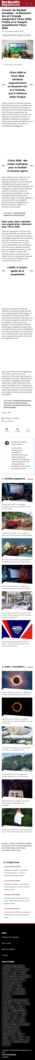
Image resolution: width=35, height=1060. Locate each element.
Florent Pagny (7, 1003)
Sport (21, 1038)
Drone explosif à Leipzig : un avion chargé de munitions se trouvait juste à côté (16, 749)
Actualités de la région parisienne (13, 966)
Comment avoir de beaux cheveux (13, 980)
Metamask (6, 1017)
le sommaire (13, 65)
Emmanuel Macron (18, 993)
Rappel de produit (8, 1034)
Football (16, 418)
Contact (5, 955)
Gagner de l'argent (9, 1007)
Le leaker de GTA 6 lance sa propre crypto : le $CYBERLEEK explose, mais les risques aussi (17, 561)
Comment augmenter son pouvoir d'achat (16, 976)
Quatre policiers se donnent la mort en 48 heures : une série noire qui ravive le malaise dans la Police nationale (16, 615)
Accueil (4, 843)
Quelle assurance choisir (10, 1027)
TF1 (27, 1038)
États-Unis (6, 1045)
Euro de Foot (9, 421)
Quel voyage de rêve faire (11, 1031)
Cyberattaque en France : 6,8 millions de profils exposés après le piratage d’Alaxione (16, 587)
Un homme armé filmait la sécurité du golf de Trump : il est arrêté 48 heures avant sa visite (17, 831)
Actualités (8, 418)
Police (13, 1021)
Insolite (5, 1010)
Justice (23, 1014)
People (5, 1021)
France (26, 1003)
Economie (6, 993)
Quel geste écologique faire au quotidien (15, 1024)
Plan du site (6, 943)
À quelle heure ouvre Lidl (20, 1041)
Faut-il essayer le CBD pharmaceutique (15, 1000)
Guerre (21, 1007)
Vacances (6, 1041)
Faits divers (6, 997)
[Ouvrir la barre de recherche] (27, 3)
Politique (21, 1021)
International (7, 1014)
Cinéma (22, 973)
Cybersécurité (7, 990)
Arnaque (5, 973)
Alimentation (7, 969)
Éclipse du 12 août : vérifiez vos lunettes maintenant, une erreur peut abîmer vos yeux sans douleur (17, 721)
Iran (16, 1014)
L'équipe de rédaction (10, 937)
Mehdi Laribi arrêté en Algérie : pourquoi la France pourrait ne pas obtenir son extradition (15, 803)
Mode (15, 1017)
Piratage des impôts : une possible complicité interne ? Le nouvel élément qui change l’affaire (16, 506)
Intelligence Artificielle (18, 1010)
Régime (5, 1038)
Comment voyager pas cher (12, 983)
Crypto (19, 986)
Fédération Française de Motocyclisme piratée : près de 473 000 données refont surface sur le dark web (15, 644)
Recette (20, 1034)
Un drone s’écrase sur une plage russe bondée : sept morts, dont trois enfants (15, 775)
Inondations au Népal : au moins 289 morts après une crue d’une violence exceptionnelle (17, 534)
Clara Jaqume (17, 444)
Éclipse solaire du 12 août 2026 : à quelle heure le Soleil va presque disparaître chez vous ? (17, 693)
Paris (22, 1017)
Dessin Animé (20, 990)
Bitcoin (14, 973)
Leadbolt (5, 1057)
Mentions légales (8, 949)
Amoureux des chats (21, 969)
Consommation (8, 986)
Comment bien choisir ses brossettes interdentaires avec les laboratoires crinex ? (17, 915)
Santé (13, 1038)
